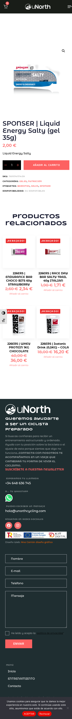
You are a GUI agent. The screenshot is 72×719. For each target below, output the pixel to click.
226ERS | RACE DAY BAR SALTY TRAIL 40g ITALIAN (53, 277)
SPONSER (45, 186)
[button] (5, 7)
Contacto (14, 686)
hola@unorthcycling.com (25, 511)
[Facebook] (8, 525)
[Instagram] (17, 525)
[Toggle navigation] (61, 6)
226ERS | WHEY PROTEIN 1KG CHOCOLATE (18, 347)
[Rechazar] (67, 708)
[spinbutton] (12, 165)
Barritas (23, 186)
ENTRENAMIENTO (21, 678)
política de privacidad (50, 633)
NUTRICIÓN (35, 181)
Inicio (12, 671)
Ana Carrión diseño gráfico (37, 542)
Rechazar (44, 713)
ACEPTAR (29, 713)
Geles (23, 181)
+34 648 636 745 (18, 483)
